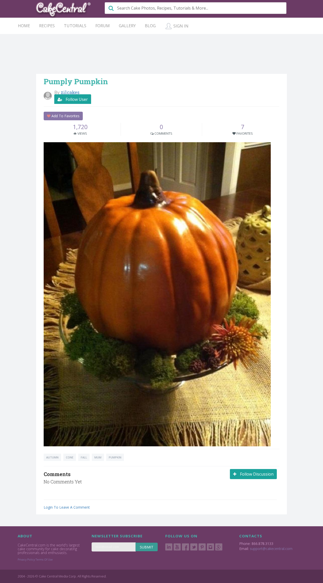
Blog (150, 25)
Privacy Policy (26, 559)
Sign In (180, 26)
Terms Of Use (44, 559)
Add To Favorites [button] (64, 115)
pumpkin (115, 457)
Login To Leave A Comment (67, 507)
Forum (102, 25)
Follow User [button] (76, 99)
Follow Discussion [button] (256, 474)
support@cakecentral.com (271, 548)
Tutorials (75, 25)
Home (24, 25)
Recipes (47, 25)
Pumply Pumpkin (76, 81)
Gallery (127, 25)
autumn (52, 457)
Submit (146, 547)
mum (97, 457)
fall (84, 457)
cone (69, 457)
